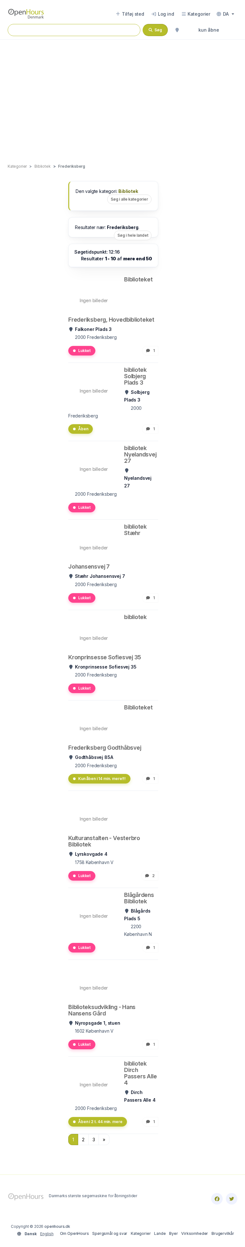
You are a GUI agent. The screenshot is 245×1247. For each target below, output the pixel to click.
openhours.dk (57, 1226)
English (47, 1233)
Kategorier (141, 1233)
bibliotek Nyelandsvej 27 (140, 454)
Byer (173, 1233)
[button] (225, 14)
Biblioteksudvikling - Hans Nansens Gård (102, 1010)
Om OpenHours (74, 1233)
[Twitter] (231, 1199)
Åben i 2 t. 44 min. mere (100, 1121)
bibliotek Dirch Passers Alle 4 (140, 1073)
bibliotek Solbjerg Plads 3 (135, 376)
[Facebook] (217, 1199)
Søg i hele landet (132, 235)
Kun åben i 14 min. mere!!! (102, 778)
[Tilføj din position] (177, 30)
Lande (160, 1233)
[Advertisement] (122, 95)
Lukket (84, 350)
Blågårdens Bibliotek (139, 898)
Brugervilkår (223, 1233)
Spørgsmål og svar (109, 1233)
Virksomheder (194, 1233)
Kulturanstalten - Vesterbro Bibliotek (104, 841)
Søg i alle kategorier (129, 199)
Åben (83, 428)
